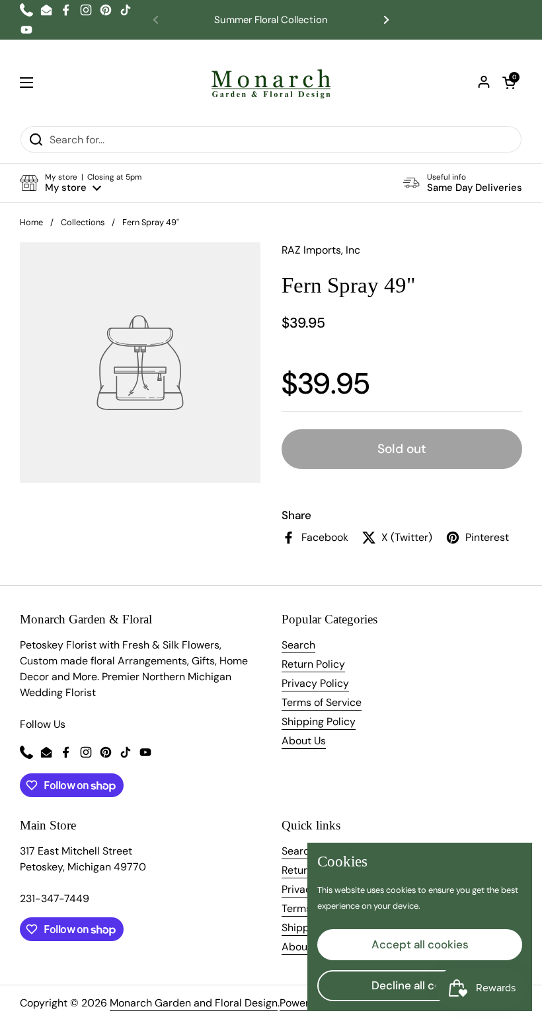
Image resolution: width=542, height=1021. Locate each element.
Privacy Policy (315, 683)
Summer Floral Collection (271, 20)
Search (298, 645)
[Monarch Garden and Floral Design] (271, 83)
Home (31, 222)
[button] (509, 82)
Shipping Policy (319, 721)
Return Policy (313, 664)
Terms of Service (322, 702)
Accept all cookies (420, 944)
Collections (82, 222)
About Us (304, 741)
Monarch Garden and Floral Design (194, 1003)
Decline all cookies (420, 985)
